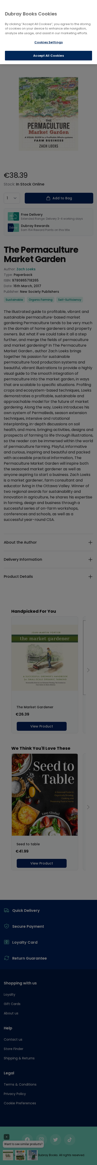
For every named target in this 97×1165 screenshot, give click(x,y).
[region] (48, 32)
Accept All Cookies (48, 55)
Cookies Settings (48, 42)
